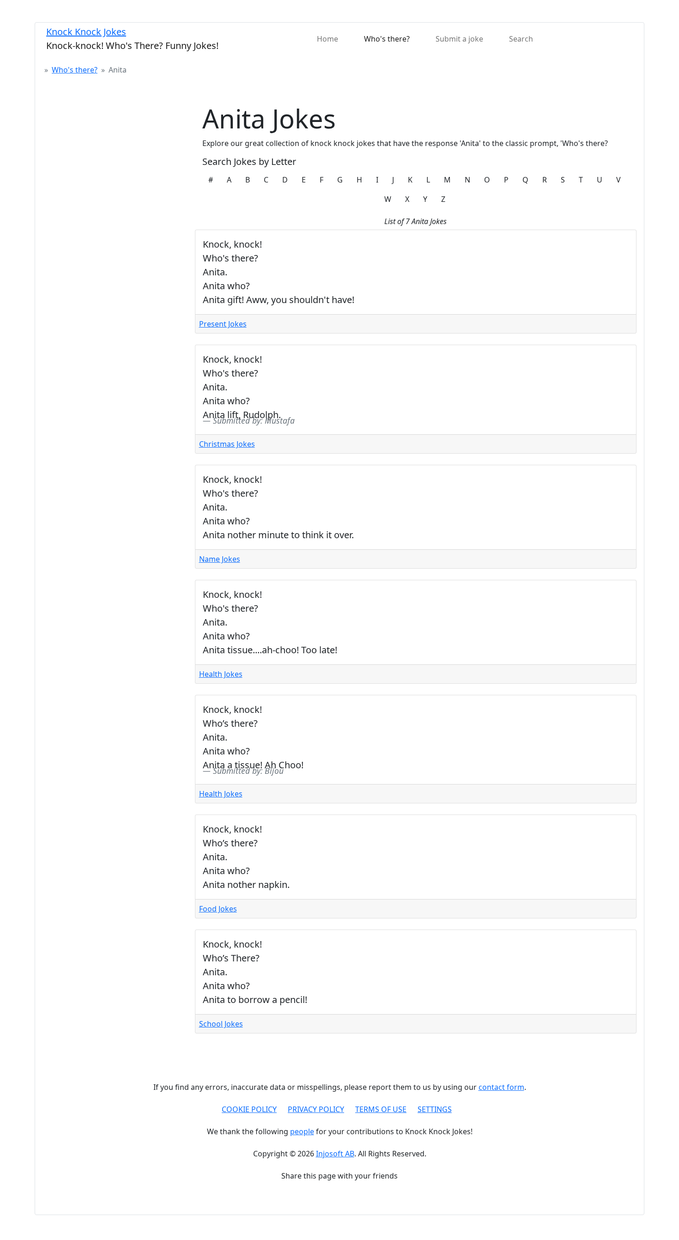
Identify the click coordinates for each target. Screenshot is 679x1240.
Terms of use (380, 1109)
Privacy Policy (316, 1109)
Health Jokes (220, 674)
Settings (435, 1109)
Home (327, 39)
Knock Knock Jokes (86, 31)
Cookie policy (249, 1109)
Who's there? (387, 39)
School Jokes (221, 1024)
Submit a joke (459, 39)
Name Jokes (219, 559)
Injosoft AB (335, 1154)
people (302, 1131)
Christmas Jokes (227, 444)
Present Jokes (223, 324)
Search (521, 39)
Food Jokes (218, 909)
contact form (501, 1087)
